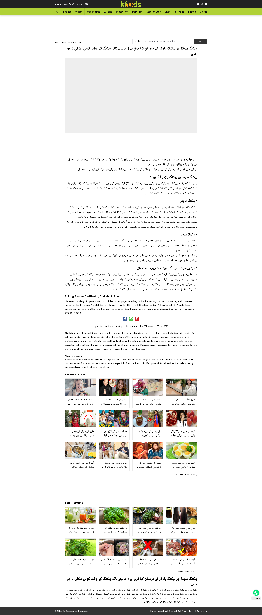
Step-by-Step (154, 11)
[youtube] (205, 4)
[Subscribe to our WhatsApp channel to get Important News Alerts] (256, 593)
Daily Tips (137, 11)
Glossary (204, 11)
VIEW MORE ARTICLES (186, 474)
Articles (108, 11)
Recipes (67, 11)
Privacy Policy (188, 611)
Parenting (179, 11)
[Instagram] (202, 4)
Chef (167, 11)
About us (162, 611)
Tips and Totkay (114, 326)
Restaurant (122, 11)
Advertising (202, 611)
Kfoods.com (83, 611)
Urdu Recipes (93, 11)
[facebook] (198, 4)
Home (153, 611)
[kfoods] (131, 4)
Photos (192, 11)
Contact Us (174, 611)
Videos (79, 11)
